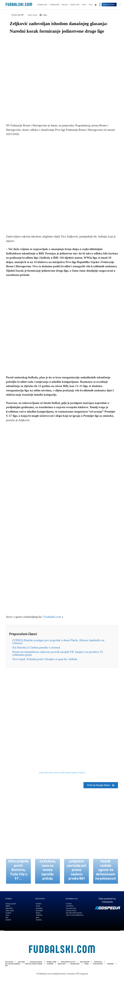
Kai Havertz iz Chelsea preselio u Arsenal (36, 647)
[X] (58, 112)
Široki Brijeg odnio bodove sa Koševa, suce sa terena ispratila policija (48, 865)
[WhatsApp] (72, 112)
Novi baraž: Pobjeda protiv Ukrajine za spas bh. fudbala (44, 659)
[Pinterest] (65, 112)
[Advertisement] (62, 185)
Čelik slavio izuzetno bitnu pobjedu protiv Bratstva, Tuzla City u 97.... (18, 865)
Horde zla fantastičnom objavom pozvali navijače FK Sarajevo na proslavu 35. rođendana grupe (57, 653)
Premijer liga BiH (17, 15)
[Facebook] (52, 112)
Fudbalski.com (52, 616)
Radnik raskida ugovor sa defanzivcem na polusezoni (105, 869)
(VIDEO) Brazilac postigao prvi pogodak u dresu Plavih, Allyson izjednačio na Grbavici (58, 642)
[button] (120, 4)
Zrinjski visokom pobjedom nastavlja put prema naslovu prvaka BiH (76, 865)
